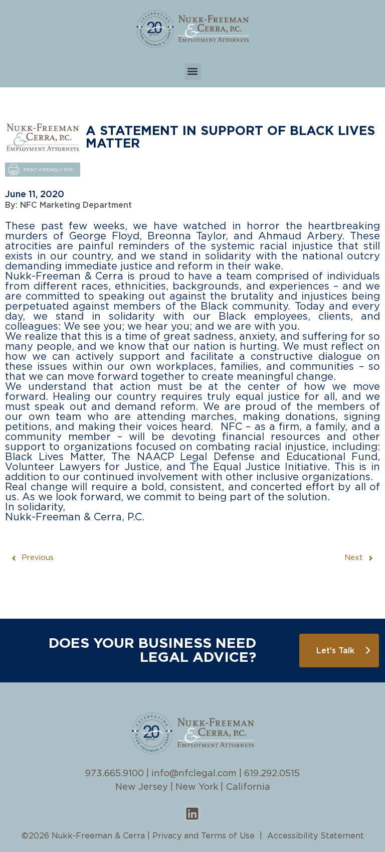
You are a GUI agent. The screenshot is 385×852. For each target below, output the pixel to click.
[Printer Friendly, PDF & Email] (42, 174)
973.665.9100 (114, 773)
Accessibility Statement (315, 836)
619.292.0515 (272, 773)
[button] (192, 71)
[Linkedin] (192, 813)
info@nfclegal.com (194, 773)
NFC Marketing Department (76, 205)
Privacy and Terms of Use (203, 836)
